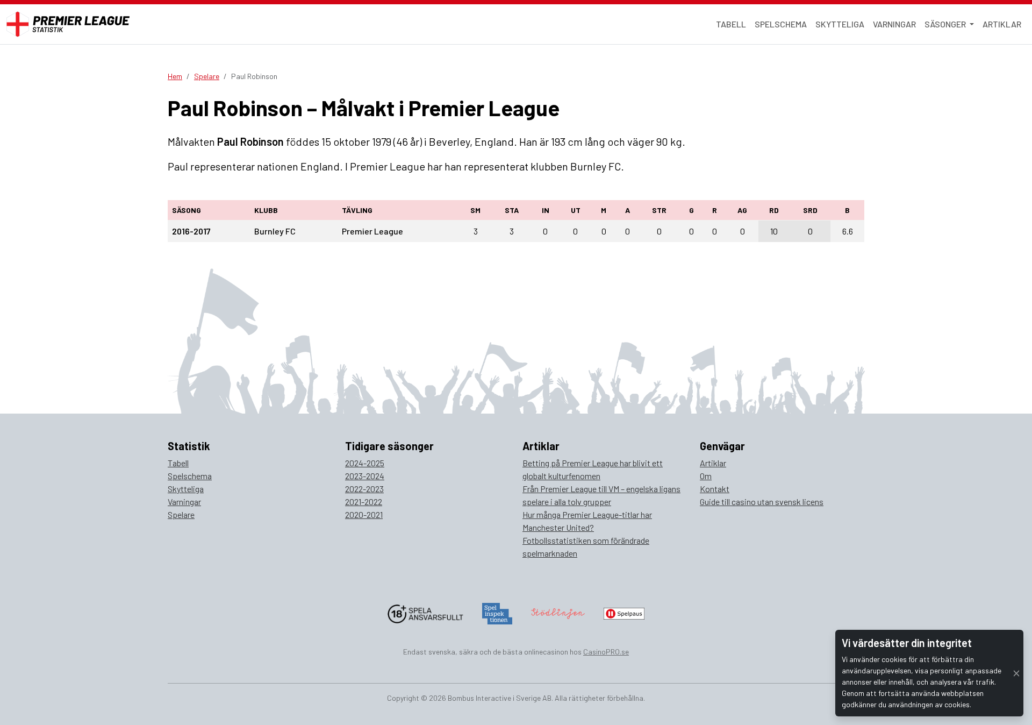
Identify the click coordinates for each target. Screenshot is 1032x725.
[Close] (1016, 673)
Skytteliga (839, 24)
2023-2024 (364, 476)
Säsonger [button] (946, 24)
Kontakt (714, 489)
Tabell (731, 24)
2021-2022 (363, 501)
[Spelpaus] (624, 612)
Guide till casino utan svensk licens (761, 501)
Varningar (894, 24)
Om (706, 476)
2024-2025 (364, 463)
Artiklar (1002, 24)
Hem (175, 76)
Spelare (206, 76)
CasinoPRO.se (606, 651)
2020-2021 (364, 514)
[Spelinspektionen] (497, 612)
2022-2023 (364, 489)
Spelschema (781, 24)
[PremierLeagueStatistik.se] (68, 24)
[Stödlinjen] (557, 612)
